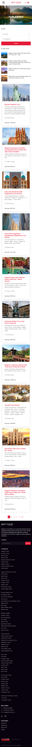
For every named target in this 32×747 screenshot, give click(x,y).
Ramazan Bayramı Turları (8, 560)
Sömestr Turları (5, 688)
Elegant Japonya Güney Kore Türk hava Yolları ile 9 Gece (16, 366)
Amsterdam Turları (6, 587)
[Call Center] (26, 3)
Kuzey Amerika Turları (7, 661)
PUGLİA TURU (4, 681)
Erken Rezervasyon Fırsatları (8, 626)
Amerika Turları (5, 553)
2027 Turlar (4, 578)
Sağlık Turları (4, 685)
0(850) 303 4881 (7, 708)
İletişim (3, 729)
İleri (22, 517)
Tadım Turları (4, 690)
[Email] (28, 2)
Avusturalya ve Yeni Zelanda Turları (10, 601)
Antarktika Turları (5, 594)
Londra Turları (4, 665)
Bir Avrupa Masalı (5, 617)
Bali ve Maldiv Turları (6, 607)
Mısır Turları (4, 667)
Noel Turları (4, 671)
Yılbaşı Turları (4, 557)
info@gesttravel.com (9, 712)
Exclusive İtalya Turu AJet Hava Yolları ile (14, 322)
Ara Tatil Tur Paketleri (7, 597)
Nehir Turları (4, 669)
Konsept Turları (5, 659)
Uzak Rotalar (4, 568)
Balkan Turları (4, 609)
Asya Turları (4, 599)
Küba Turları (4, 576)
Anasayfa (3, 723)
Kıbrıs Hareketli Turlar (6, 651)
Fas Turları (4, 628)
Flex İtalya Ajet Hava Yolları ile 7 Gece (15, 450)
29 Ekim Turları (5, 582)
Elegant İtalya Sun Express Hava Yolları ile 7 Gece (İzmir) (15, 279)
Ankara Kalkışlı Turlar (6, 589)
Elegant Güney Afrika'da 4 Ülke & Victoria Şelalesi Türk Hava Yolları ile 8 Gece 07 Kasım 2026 (19, 62)
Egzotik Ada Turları (6, 624)
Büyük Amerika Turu (12, 104)
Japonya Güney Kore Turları (8, 572)
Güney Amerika (5, 634)
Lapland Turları (5, 551)
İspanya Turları (5, 644)
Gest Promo (4, 574)
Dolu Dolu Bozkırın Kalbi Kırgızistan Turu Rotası (13, 193)
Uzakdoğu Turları (5, 692)
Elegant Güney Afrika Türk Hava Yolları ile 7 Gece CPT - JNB (19, 54)
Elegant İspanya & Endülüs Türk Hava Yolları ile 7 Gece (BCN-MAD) (15, 492)
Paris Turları (4, 677)
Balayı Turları (4, 603)
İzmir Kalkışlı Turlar (6, 648)
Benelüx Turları (5, 615)
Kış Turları (3, 656)
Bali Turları (4, 605)
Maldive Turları (5, 564)
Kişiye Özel (4, 727)
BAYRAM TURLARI (5, 613)
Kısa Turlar (4, 654)
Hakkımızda (4, 725)
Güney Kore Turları (6, 638)
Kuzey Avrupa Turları (6, 663)
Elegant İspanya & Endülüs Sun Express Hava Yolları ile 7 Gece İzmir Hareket (16, 150)
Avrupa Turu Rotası (12, 405)
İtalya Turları (4, 646)
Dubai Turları (4, 621)
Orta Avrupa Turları (6, 675)
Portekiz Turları (5, 679)
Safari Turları (4, 683)
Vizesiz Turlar (4, 562)
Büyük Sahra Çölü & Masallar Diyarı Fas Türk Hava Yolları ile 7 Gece (20, 77)
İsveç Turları (4, 555)
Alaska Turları (4, 584)
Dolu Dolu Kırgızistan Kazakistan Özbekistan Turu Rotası (15, 235)
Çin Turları (4, 619)
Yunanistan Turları (6, 700)
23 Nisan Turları (5, 580)
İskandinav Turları (5, 642)
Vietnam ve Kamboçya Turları (9, 696)
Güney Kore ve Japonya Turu (9, 640)
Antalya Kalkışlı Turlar (6, 592)
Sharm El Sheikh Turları (7, 566)
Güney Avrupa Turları (7, 636)
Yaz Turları (4, 698)
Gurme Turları (5, 630)
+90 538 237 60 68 (8, 710)
